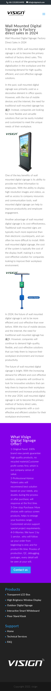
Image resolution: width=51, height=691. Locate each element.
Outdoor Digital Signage (20, 605)
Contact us (21, 570)
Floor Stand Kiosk (16, 616)
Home (10, 631)
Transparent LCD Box (18, 595)
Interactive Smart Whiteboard (23, 611)
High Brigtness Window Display (24, 600)
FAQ (9, 642)
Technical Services (17, 636)
